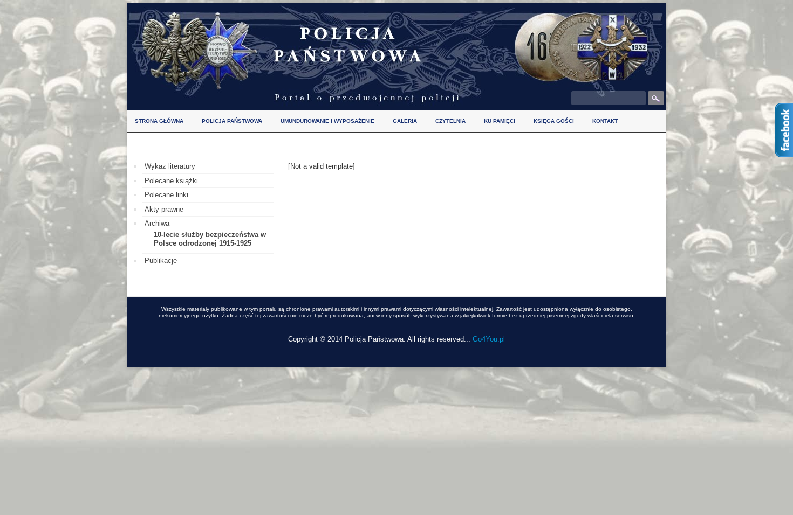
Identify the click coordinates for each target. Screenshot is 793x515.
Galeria (405, 121)
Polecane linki (166, 195)
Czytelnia (450, 121)
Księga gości (554, 121)
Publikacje (161, 260)
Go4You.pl (489, 339)
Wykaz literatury (170, 166)
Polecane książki (171, 181)
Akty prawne (164, 209)
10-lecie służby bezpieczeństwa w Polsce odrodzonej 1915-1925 (210, 239)
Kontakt (605, 121)
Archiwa (157, 223)
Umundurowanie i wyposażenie (327, 121)
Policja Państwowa (232, 121)
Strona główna (159, 121)
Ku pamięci (499, 121)
